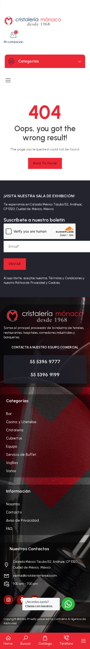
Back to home (45, 163)
